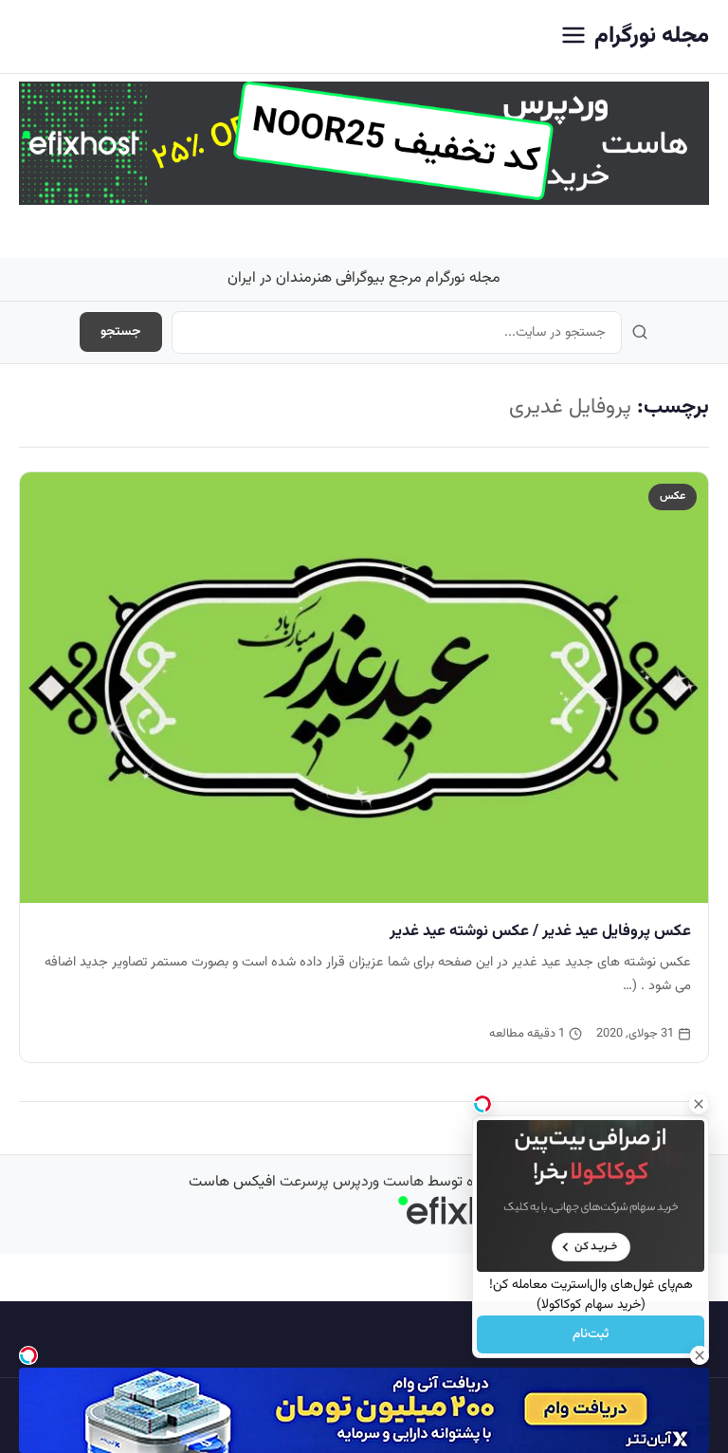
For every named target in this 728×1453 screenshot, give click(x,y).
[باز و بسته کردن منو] (573, 36)
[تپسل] (28, 1355)
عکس (672, 496)
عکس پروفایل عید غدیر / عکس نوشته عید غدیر (540, 931)
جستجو (120, 332)
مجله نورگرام (651, 36)
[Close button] (698, 1103)
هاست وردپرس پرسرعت (352, 1182)
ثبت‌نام (591, 1334)
